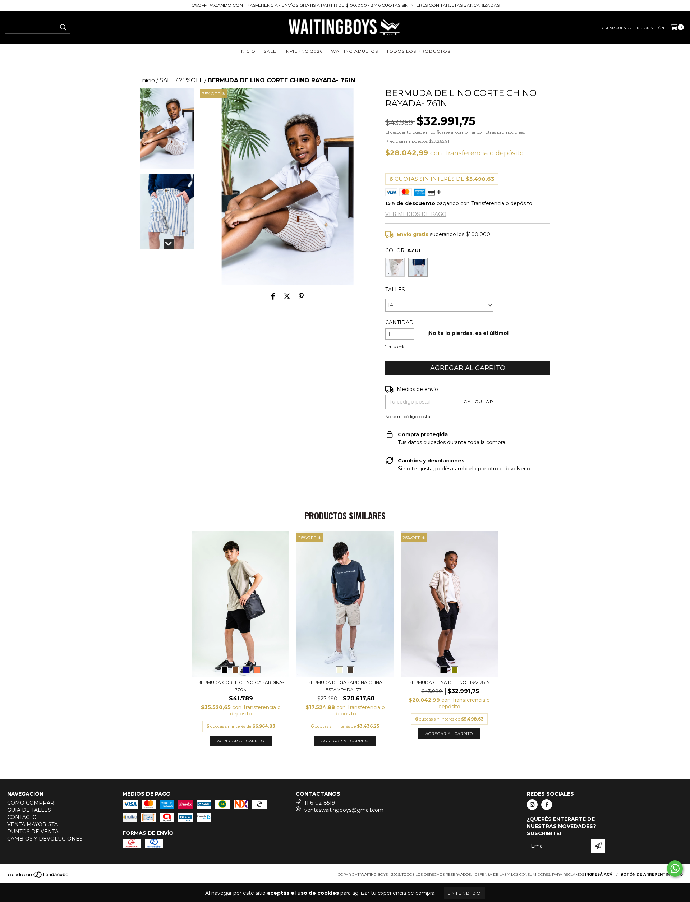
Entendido (464, 893)
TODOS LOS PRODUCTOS (418, 51)
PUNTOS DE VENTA (33, 831)
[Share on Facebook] (273, 296)
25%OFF (191, 80)
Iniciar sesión (650, 28)
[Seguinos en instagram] (532, 804)
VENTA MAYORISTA (32, 824)
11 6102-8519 (319, 803)
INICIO (248, 51)
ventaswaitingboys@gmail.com (343, 810)
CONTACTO (22, 817)
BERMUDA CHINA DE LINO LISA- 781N (449, 682)
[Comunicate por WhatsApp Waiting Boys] (675, 868)
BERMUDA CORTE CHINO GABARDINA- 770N (241, 686)
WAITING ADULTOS (354, 51)
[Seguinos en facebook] (546, 804)
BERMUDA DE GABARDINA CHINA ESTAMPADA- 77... (345, 686)
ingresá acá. (599, 874)
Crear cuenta (616, 28)
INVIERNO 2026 (304, 51)
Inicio (147, 80)
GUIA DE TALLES (29, 810)
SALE (270, 51)
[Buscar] (63, 27)
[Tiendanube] (38, 876)
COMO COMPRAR (30, 803)
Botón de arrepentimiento (651, 874)
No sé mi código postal (408, 416)
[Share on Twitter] (287, 296)
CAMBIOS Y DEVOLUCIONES (45, 839)
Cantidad (399, 322)
